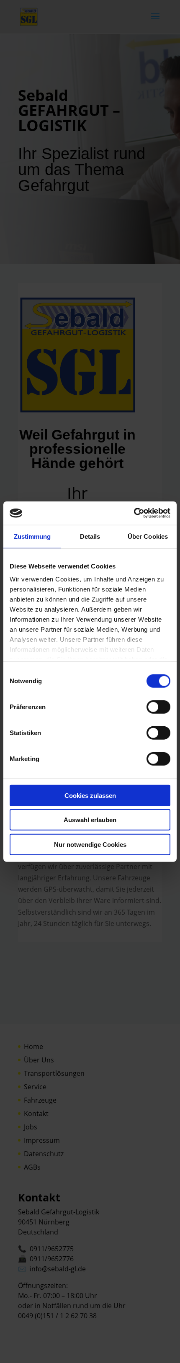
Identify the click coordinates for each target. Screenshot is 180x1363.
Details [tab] (90, 536)
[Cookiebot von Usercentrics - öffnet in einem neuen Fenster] (133, 513)
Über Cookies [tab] (148, 536)
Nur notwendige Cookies (90, 844)
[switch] (158, 706)
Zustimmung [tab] (32, 536)
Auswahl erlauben (90, 819)
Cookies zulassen (90, 795)
